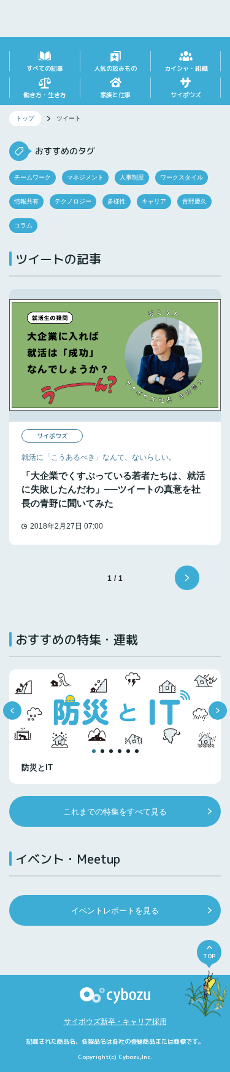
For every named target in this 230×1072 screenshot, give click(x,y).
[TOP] (206, 997)
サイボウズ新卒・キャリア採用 (115, 1021)
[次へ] (187, 578)
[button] (12, 710)
